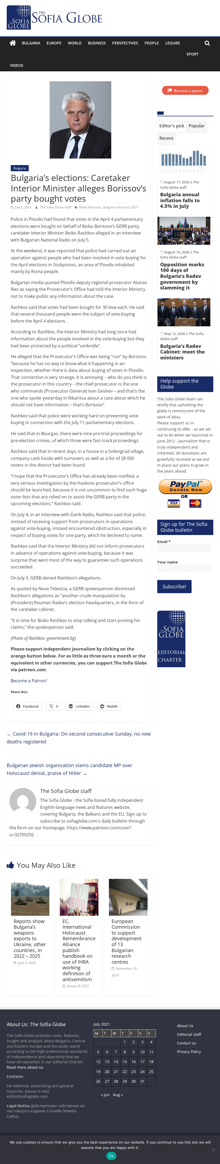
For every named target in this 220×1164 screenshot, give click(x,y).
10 (142, 1051)
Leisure (172, 43)
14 (116, 1061)
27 (107, 1081)
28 (116, 1081)
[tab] (171, 127)
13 (107, 1061)
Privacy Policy (189, 1051)
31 (142, 1081)
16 (133, 1061)
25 (151, 1071)
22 (125, 1071)
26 (98, 1081)
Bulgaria (31, 43)
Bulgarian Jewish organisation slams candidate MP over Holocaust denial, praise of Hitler (69, 769)
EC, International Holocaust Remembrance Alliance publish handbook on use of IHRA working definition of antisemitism (79, 950)
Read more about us (25, 1067)
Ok (111, 1156)
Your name (167, 562)
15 (125, 1061)
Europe (54, 43)
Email (164, 541)
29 (125, 1081)
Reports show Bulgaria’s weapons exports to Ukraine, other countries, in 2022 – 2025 (30, 938)
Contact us (186, 1043)
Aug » (118, 1094)
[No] (213, 1149)
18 (151, 1061)
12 (98, 1061)
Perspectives (125, 43)
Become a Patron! (29, 681)
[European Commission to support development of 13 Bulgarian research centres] (128, 882)
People (152, 43)
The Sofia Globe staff (56, 207)
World (75, 43)
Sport (192, 54)
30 (133, 1081)
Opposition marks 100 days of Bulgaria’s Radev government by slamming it (182, 276)
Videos (16, 65)
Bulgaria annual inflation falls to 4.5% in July (180, 200)
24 (142, 1071)
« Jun (105, 1094)
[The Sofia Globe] (13, 43)
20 (107, 1071)
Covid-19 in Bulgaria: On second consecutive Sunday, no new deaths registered (79, 737)
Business (97, 43)
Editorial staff (189, 1034)
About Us (185, 1025)
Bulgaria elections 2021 (120, 207)
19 (98, 1071)
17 (142, 1061)
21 (116, 1071)
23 (133, 1071)
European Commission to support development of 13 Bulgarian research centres (126, 941)
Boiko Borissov (90, 207)
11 (151, 1051)
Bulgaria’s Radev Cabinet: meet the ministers (182, 352)
